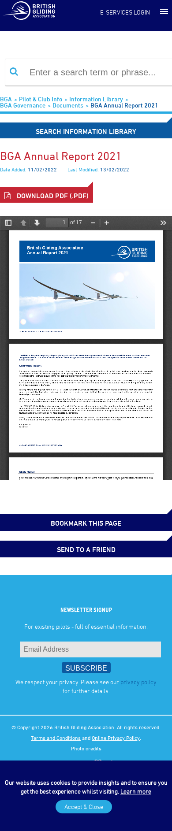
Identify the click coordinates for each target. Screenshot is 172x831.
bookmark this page (86, 523)
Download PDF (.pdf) (52, 196)
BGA (6, 99)
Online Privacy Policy (116, 738)
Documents (67, 105)
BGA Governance (22, 105)
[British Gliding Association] (28, 10)
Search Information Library (86, 131)
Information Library (96, 99)
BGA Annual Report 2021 (124, 105)
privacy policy (138, 682)
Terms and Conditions (56, 738)
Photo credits (86, 748)
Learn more (135, 791)
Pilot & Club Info (40, 99)
